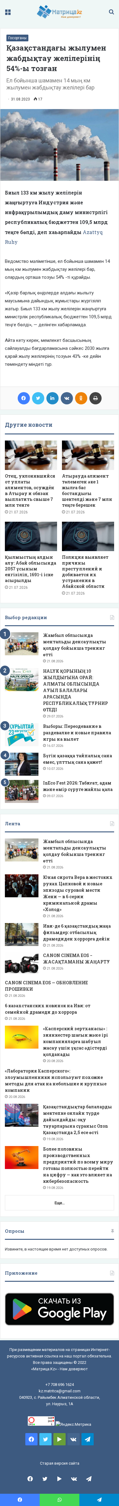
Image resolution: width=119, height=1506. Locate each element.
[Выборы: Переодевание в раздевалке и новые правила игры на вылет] (21, 734)
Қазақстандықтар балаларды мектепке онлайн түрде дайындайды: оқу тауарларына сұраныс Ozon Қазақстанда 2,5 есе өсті (77, 1119)
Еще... (60, 1203)
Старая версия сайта (59, 1463)
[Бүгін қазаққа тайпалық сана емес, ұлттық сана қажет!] (21, 764)
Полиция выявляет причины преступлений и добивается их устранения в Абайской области (85, 571)
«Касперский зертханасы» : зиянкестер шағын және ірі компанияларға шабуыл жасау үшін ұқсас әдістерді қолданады (75, 1041)
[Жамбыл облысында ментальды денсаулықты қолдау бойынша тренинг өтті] (21, 643)
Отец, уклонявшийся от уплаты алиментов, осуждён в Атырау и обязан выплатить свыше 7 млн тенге (30, 490)
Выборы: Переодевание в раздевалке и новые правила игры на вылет (77, 732)
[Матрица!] (59, 11)
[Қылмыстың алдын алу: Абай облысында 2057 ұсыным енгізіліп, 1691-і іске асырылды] (31, 536)
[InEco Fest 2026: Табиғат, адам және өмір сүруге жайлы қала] (21, 791)
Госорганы (17, 38)
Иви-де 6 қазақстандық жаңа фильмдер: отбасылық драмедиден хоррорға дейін (77, 932)
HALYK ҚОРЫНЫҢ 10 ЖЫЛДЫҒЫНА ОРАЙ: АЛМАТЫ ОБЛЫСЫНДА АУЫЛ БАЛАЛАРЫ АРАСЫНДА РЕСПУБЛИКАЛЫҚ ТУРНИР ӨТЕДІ (75, 690)
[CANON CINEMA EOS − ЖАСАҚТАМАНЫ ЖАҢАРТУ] (21, 963)
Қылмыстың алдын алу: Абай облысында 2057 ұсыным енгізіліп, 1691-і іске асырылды (30, 568)
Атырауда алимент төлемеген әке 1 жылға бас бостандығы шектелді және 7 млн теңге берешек (87, 490)
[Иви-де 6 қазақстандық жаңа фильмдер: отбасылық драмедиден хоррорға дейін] (21, 934)
